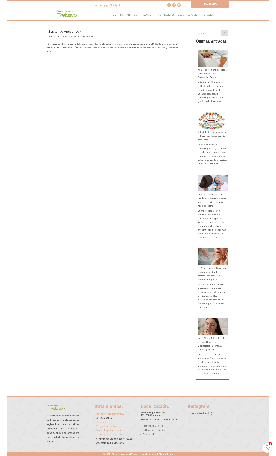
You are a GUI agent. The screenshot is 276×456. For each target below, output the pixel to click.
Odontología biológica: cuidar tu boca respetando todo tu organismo (212, 136)
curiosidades (86, 36)
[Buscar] (224, 33)
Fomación (208, 15)
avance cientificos (70, 36)
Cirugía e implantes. (106, 426)
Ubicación (193, 15)
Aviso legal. (148, 434)
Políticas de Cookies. (153, 426)
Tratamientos (128, 15)
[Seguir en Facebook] (169, 5)
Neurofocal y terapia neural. (111, 434)
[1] (267, 449)
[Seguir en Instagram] (174, 5)
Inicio (113, 15)
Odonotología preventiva (110, 413)
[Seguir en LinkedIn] (179, 5)
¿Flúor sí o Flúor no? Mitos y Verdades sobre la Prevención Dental (212, 73)
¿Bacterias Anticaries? (64, 31)
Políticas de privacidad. (154, 430)
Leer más (216, 101)
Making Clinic (166, 454)
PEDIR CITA (210, 4)
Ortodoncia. (102, 422)
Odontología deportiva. (108, 430)
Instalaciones (166, 15)
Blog (181, 15)
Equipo (147, 15)
